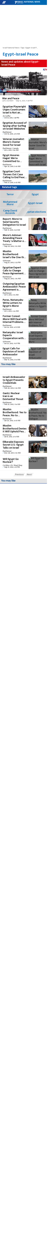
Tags (22, 48)
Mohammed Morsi (10, 203)
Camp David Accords (10, 212)
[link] (23, 85)
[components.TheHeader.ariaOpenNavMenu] (8, 2)
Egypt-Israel (35, 203)
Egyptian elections (35, 212)
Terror (10, 194)
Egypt (35, 194)
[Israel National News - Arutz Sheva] (27, 2)
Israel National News (11, 48)
